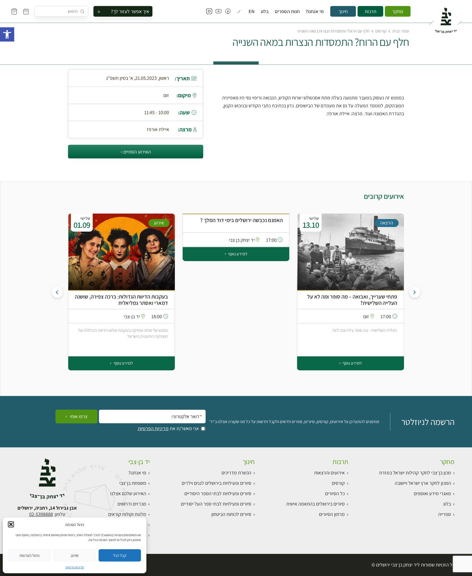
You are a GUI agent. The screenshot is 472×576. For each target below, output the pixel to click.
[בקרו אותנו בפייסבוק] (228, 11)
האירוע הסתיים (137, 152)
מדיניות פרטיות (75, 567)
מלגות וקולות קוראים (127, 514)
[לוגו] (446, 18)
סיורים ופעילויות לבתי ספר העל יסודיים (216, 504)
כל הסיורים (335, 493)
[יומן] (26, 11)
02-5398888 (41, 514)
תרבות (370, 11)
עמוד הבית (400, 31)
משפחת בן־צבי (132, 483)
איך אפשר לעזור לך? (130, 11)
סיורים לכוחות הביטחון (231, 514)
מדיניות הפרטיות (153, 428)
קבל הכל (119, 555)
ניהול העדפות (29, 555)
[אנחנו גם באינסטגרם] (209, 11)
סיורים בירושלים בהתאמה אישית (315, 504)
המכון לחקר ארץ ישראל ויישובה (423, 483)
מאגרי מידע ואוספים (432, 493)
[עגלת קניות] (14, 11)
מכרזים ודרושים (131, 504)
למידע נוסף (352, 363)
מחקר (397, 11)
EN (252, 11)
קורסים (380, 31)
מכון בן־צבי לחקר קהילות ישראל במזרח (415, 472)
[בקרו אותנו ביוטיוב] (218, 11)
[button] (7, 34)
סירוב (74, 555)
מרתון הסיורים (332, 514)
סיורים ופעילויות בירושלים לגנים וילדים (216, 483)
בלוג (265, 11)
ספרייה (444, 514)
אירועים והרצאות (329, 472)
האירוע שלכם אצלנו (128, 493)
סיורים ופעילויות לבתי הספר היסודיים (217, 493)
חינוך (343, 11)
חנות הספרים (287, 11)
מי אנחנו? (315, 11)
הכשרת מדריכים (236, 472)
